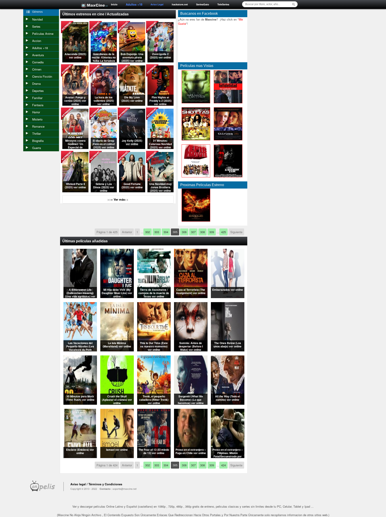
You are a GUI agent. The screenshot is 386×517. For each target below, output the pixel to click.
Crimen (36, 69)
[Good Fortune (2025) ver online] (132, 191)
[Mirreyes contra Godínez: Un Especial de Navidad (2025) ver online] (75, 147)
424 (223, 465)
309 (211, 232)
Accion (36, 41)
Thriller (36, 133)
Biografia (38, 141)
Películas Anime (42, 33)
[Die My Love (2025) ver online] (132, 104)
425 (223, 232)
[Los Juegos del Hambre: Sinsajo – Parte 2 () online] (195, 222)
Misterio (37, 119)
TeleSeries (223, 4)
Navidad (37, 19)
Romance (38, 126)
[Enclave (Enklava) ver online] (80, 457)
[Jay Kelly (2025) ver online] (132, 147)
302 (147, 232)
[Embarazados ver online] (227, 297)
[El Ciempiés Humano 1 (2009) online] (195, 104)
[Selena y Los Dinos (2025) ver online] (104, 191)
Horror (36, 112)
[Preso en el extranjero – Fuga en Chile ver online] (191, 457)
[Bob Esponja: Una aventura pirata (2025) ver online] (132, 61)
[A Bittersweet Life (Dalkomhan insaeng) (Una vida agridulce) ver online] (80, 297)
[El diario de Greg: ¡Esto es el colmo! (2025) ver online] (104, 147)
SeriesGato (202, 4)
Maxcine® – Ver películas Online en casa (93, 1)
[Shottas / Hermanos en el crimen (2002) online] (195, 141)
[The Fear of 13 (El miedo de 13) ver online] (154, 457)
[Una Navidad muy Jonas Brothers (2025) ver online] (160, 191)
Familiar (37, 98)
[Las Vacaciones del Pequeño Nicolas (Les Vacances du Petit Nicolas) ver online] (80, 350)
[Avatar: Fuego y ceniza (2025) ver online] (75, 104)
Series (36, 26)
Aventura (38, 55)
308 (202, 232)
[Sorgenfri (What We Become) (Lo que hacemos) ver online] (191, 403)
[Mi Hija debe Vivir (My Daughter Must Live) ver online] (117, 297)
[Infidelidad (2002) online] (227, 104)
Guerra (36, 148)
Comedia (38, 62)
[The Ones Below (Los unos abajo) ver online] (227, 350)
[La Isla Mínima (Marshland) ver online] (117, 350)
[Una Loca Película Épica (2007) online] (195, 178)
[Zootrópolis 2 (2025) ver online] (160, 61)
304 (166, 232)
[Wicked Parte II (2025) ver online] (75, 191)
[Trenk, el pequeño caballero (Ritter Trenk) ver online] (154, 403)
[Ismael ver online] (117, 457)
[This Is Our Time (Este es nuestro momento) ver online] (154, 350)
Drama (36, 83)
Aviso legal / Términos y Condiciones (96, 484)
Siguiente (236, 232)
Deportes (38, 91)
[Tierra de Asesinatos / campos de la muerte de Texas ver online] (154, 297)
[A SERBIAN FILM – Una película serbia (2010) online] (227, 178)
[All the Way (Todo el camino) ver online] (227, 403)
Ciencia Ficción (42, 76)
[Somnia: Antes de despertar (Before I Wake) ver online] (191, 350)
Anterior (127, 232)
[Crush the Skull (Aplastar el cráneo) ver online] (117, 403)
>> (117, 199)
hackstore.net (180, 4)
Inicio (114, 4)
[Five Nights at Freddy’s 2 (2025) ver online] (160, 104)
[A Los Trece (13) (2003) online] (227, 141)
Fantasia (37, 105)
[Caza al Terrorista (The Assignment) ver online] (191, 297)
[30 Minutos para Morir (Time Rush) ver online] (80, 403)
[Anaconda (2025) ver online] (75, 61)
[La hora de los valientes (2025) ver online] (104, 104)
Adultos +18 (40, 48)
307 (193, 232)
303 (156, 232)
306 (184, 232)
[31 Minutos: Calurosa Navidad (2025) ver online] (160, 147)
